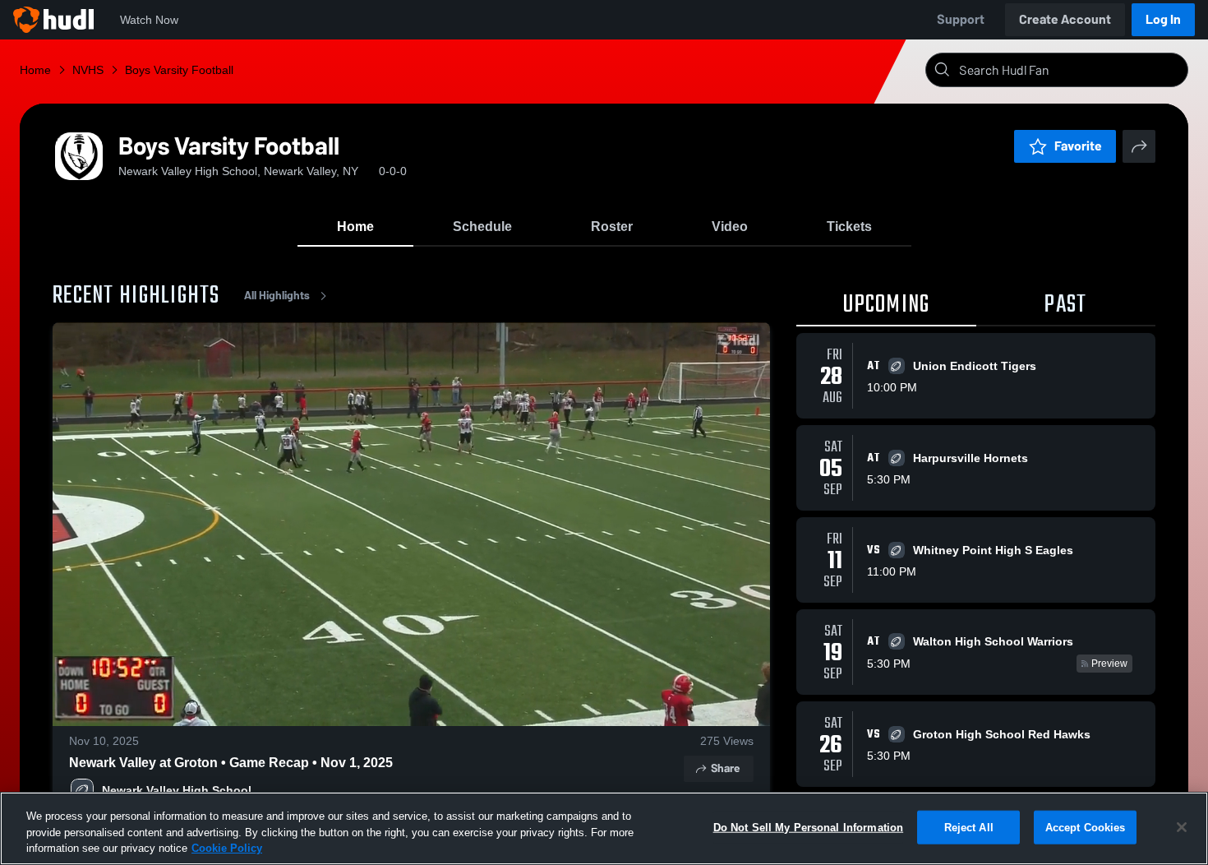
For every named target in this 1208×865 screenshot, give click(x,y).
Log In (1163, 19)
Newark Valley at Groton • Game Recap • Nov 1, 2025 (231, 763)
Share (725, 768)
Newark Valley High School (176, 790)
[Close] (1182, 827)
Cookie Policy (226, 848)
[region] (604, 828)
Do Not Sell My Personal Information (808, 827)
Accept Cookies (1085, 827)
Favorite (1078, 146)
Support (960, 19)
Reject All (969, 827)
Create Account (1065, 19)
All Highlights (277, 295)
